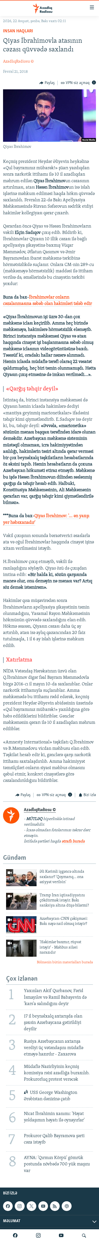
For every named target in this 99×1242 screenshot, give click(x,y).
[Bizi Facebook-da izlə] (15, 1235)
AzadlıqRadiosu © (18, 62)
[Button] (47, 83)
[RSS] (55, 1206)
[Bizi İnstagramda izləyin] (38, 1235)
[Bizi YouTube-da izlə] (61, 1235)
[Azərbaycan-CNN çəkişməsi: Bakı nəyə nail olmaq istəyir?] (21, 924)
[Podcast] (66, 1206)
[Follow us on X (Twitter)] (31, 1206)
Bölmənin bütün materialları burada (65, 962)
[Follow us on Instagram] (19, 1206)
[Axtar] (84, 1235)
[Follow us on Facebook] (8, 1206)
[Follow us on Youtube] (43, 1206)
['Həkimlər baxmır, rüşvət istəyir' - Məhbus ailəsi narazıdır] (21, 948)
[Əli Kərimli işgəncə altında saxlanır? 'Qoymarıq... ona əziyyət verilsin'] (21, 877)
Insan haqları (18, 31)
